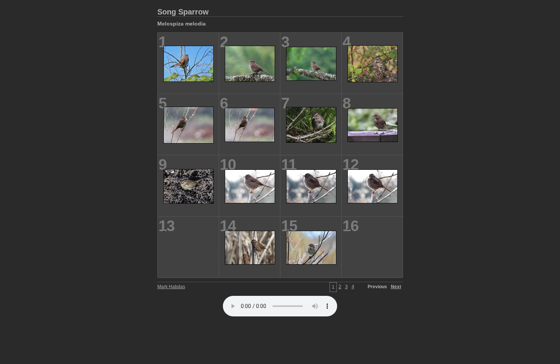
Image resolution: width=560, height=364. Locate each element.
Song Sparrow (183, 12)
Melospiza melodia (181, 24)
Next (396, 286)
